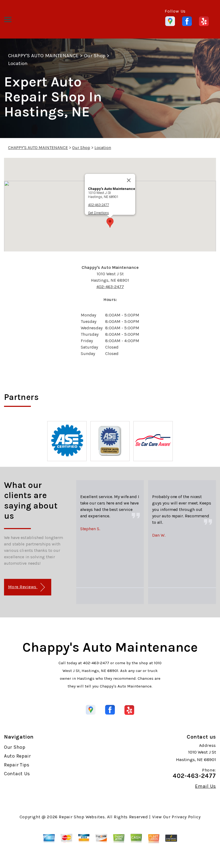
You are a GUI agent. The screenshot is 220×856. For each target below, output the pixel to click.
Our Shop (94, 56)
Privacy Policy (186, 816)
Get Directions (98, 213)
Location (18, 63)
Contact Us (17, 774)
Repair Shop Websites (82, 816)
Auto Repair (17, 756)
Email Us (205, 786)
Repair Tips (17, 765)
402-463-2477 (98, 205)
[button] (110, 223)
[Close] (128, 180)
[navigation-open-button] (7, 19)
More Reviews (23, 586)
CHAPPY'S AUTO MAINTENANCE (43, 56)
